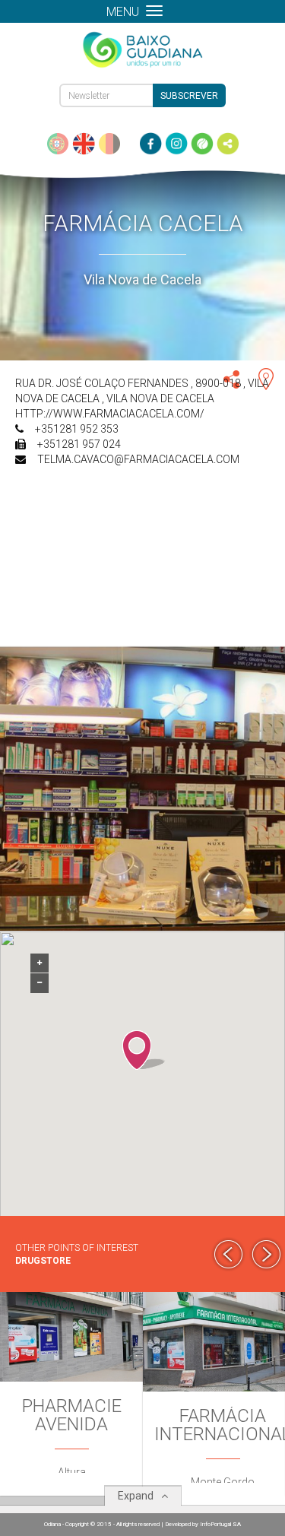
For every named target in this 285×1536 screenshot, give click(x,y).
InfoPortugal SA (220, 1524)
